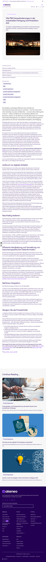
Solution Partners (5, 539)
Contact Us (4, 526)
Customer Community (6, 543)
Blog (17, 539)
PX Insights (19, 528)
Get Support (33, 520)
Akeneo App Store (20, 532)
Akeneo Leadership (6, 518)
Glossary (18, 547)
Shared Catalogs (20, 526)
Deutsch (5, 558)
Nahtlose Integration (6, 75)
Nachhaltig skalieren (6, 70)
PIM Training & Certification (36, 516)
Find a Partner (5, 545)
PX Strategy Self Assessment (36, 523)
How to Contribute (20, 545)
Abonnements (32, 556)
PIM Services (33, 514)
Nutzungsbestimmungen (10, 556)
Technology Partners (6, 541)
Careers (5, 520)
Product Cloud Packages (21, 516)
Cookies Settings (25, 556)
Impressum (38, 556)
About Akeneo (5, 514)
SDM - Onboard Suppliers (21, 520)
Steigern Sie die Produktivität (8, 77)
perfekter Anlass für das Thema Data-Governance (14, 278)
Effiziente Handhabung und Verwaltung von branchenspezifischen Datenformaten (20, 72)
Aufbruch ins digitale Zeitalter (8, 68)
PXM (4, 150)
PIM (21, 148)
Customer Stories (20, 543)
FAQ (3, 530)
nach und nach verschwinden (25, 184)
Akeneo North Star (5, 516)
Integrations (19, 530)
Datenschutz (18, 556)
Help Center (33, 518)
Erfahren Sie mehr (30, 1)
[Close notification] (43, 1)
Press (3, 528)
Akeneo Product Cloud (21, 514)
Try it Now (32, 525)
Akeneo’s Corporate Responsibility (6, 524)
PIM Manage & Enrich (21, 518)
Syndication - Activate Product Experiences (22, 524)
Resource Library (20, 541)
